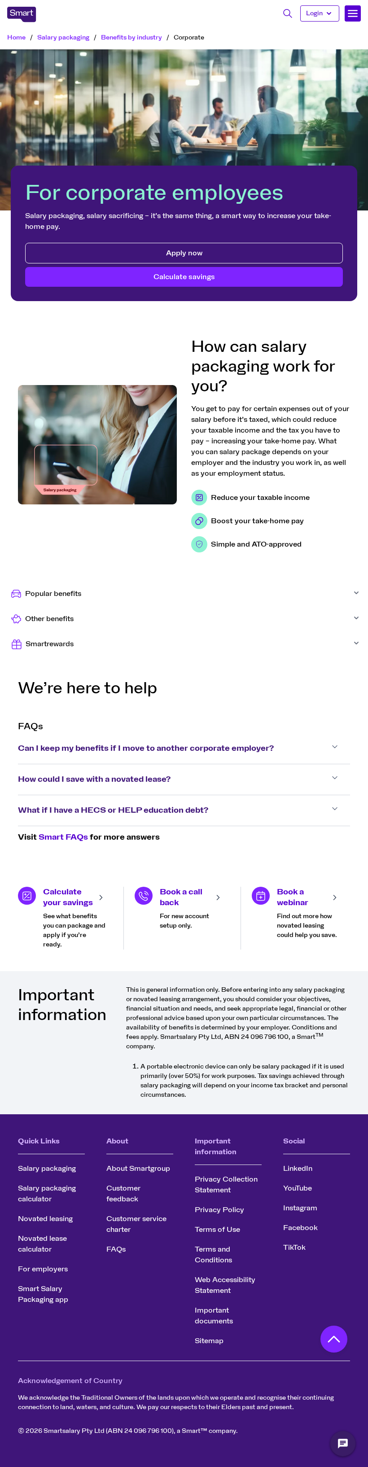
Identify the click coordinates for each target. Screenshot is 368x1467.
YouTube (297, 1188)
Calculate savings (184, 276)
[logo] (21, 14)
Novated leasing (45, 1218)
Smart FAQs (63, 837)
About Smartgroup (138, 1168)
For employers (43, 1269)
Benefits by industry (131, 38)
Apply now (184, 253)
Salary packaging (63, 38)
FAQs (116, 1249)
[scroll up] (334, 1341)
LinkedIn (297, 1168)
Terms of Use (217, 1229)
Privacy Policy (219, 1209)
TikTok (294, 1247)
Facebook (300, 1227)
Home (16, 38)
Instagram (300, 1208)
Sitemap (209, 1340)
